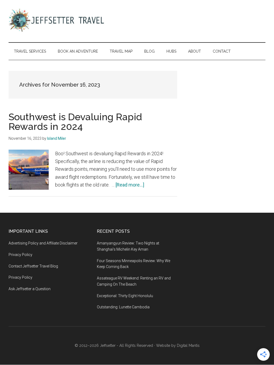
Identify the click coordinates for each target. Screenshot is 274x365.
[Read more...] (130, 185)
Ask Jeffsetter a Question (30, 289)
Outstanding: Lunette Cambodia (123, 307)
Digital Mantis (188, 345)
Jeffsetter (108, 345)
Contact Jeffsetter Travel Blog (33, 266)
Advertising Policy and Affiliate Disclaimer (43, 243)
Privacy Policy (20, 255)
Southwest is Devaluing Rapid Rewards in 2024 (75, 121)
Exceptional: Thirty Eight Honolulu (125, 296)
